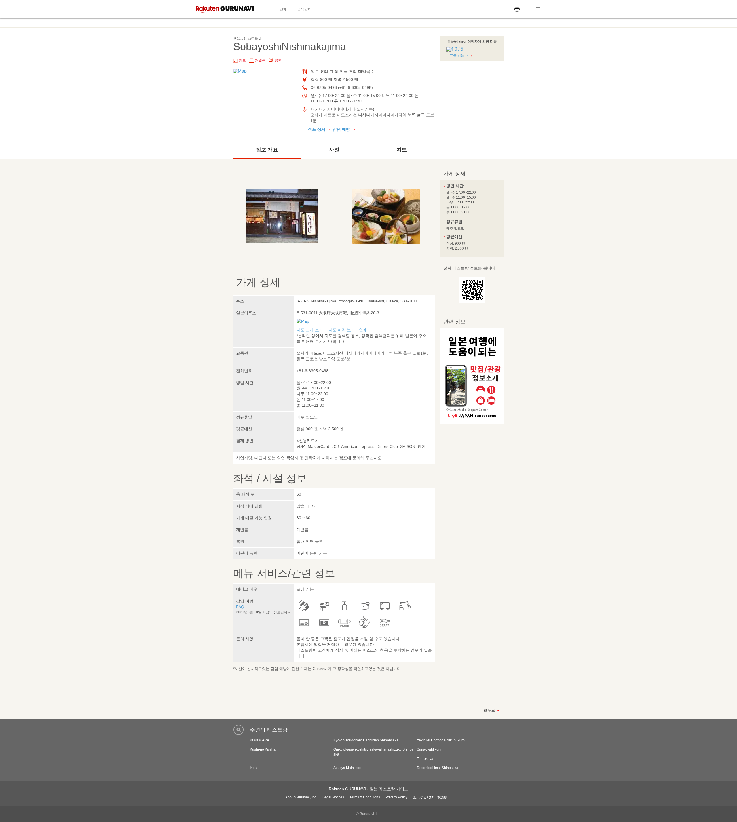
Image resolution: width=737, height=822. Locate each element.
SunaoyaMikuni (429, 749)
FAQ (240, 606)
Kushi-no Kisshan (264, 749)
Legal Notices (333, 797)
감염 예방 (342, 129)
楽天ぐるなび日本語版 (430, 797)
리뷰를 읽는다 (457, 55)
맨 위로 (490, 710)
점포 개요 (267, 150)
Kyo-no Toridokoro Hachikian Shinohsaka (365, 740)
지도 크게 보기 (310, 330)
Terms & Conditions (364, 797)
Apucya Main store (347, 768)
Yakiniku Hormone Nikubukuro (441, 740)
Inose (254, 768)
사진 (334, 150)
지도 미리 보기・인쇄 (347, 330)
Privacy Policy (396, 797)
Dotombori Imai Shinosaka (437, 768)
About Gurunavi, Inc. (301, 797)
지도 (401, 150)
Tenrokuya (425, 759)
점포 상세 (317, 129)
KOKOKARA (259, 740)
